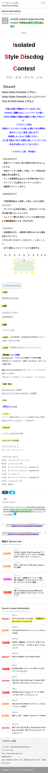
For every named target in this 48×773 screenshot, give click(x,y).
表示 (18, 286)
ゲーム (6, 502)
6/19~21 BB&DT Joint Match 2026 (26, 657)
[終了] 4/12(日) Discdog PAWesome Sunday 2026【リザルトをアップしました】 (29, 593)
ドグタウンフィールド (10, 312)
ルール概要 (15, 355)
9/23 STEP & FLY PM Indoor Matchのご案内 (29, 566)
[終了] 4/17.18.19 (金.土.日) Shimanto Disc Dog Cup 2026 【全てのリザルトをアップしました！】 (29, 730)
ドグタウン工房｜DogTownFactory (22, 770)
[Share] (5, 492)
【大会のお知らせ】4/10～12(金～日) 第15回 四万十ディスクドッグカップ (25, 525)
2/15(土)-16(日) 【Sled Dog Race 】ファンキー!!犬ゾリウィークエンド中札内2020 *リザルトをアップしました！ (29, 554)
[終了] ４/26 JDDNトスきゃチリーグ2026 (28, 716)
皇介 (5, 499)
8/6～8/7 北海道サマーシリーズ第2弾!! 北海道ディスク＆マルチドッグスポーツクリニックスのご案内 (28, 580)
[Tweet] (12, 492)
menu (43, 3)
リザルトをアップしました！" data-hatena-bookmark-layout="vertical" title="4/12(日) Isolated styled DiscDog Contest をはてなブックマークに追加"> (24, 510)
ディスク (12, 502)
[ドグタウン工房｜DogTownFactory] (11, 4)
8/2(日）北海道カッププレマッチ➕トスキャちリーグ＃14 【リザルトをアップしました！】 (28, 645)
